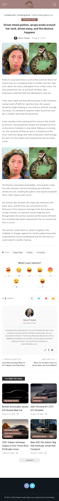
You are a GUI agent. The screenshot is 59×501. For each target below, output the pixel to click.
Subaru (8, 436)
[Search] (54, 4)
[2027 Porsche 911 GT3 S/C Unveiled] (44, 393)
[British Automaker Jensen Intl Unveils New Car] (15, 393)
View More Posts (29, 323)
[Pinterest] (46, 298)
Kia (51, 436)
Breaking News (29, 20)
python (41, 252)
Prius (30, 252)
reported (30, 79)
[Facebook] (32, 298)
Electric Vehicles (12, 433)
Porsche (37, 401)
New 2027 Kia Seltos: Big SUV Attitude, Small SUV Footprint (43, 445)
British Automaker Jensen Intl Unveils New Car (15, 408)
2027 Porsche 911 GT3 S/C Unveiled (42, 408)
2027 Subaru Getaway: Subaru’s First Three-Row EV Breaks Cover (15, 445)
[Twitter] (39, 298)
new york (18, 252)
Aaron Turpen (24, 38)
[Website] (45, 350)
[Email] (53, 298)
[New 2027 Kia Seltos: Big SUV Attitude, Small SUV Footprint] (44, 429)
